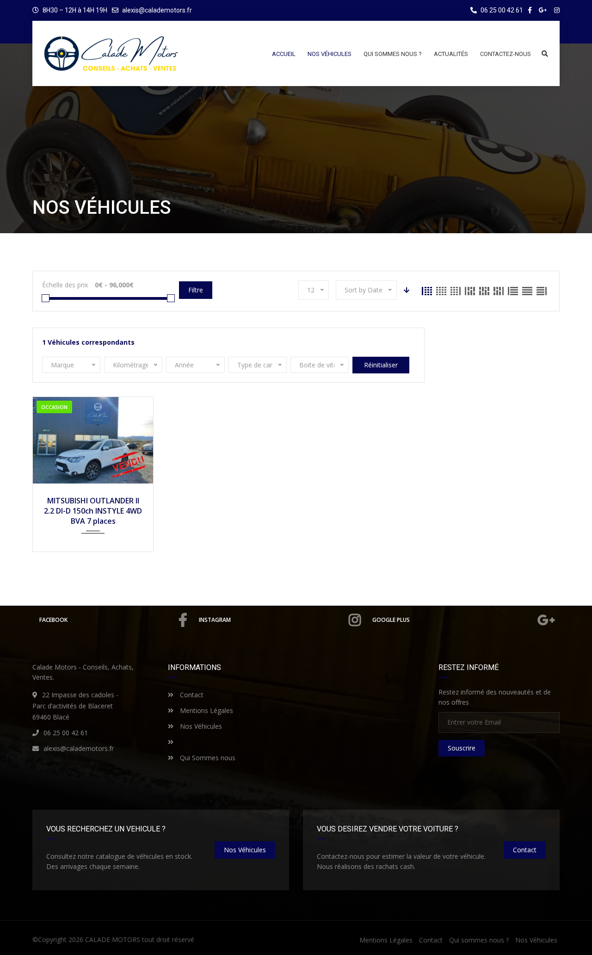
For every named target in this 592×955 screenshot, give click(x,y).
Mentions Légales (205, 710)
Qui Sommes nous (206, 757)
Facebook (53, 620)
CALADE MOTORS (112, 939)
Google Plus (391, 620)
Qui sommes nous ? (479, 940)
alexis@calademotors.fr (157, 10)
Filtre (195, 289)
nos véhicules (245, 849)
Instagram (215, 620)
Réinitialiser (381, 364)
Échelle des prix (65, 284)
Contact (191, 694)
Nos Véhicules (200, 726)
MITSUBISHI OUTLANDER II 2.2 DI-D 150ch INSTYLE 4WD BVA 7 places (93, 511)
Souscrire (461, 748)
